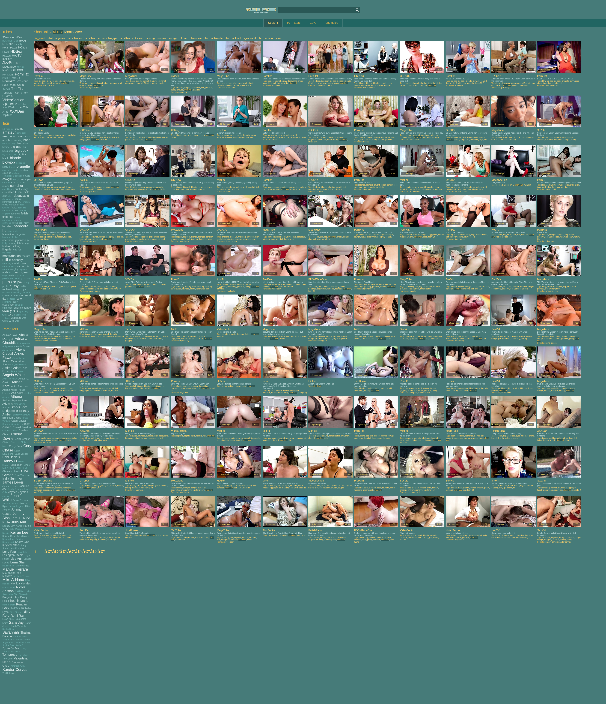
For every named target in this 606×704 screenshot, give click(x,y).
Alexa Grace (8, 350)
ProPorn (22, 81)
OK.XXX (17, 70)
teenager (173, 38)
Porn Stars (293, 22)
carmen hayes (552, 85)
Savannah (10, 632)
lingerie (7, 249)
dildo (4, 196)
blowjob (8, 162)
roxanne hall (277, 85)
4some (499, 137)
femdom (15, 213)
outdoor (12, 275)
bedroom (230, 83)
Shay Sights (8, 639)
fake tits (22, 208)
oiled (82, 85)
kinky (4, 243)
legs (27, 243)
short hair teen (75, 38)
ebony (18, 201)
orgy (4, 275)
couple (26, 175)
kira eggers (322, 341)
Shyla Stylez (8, 642)
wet (24, 317)
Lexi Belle (22, 552)
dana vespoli (140, 490)
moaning (6, 263)
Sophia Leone (23, 642)
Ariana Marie (9, 389)
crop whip (571, 287)
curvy (24, 189)
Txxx (16, 92)
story (553, 289)
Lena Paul (9, 551)
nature (5, 269)
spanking (6, 302)
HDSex (16, 51)
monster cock (9, 266)
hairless (416, 289)
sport (425, 237)
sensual (26, 292)
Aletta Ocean (23, 346)
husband (6, 237)
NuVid (6, 70)
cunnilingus (8, 189)
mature (26, 256)
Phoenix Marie (18, 600)
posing (336, 139)
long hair (17, 249)
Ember (27, 464)
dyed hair (520, 436)
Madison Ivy (8, 566)
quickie (344, 338)
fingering (7, 216)
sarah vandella (369, 88)
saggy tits (558, 490)
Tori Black (23, 655)
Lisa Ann (17, 558)
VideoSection (13, 100)
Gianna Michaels (11, 471)
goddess (431, 438)
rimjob (410, 137)
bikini (498, 185)
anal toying (409, 287)
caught (377, 185)
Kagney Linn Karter (12, 525)
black (5, 158)
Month (69, 32)
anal (5, 136)
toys (10, 314)
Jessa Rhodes (20, 500)
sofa (155, 139)
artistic (407, 535)
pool (551, 490)
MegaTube (9, 66)
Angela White (13, 375)
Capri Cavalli (19, 420)
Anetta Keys (17, 371)
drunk (278, 38)
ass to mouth (323, 287)
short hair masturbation (132, 38)
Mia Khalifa (8, 573)
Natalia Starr (8, 587)
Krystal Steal (11, 545)
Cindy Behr (15, 446)
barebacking (8, 143)
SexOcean (9, 85)
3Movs (6, 37)
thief (558, 289)
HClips (22, 47)
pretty (26, 282)
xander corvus (424, 393)
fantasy (6, 210)
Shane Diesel (20, 636)
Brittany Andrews (21, 415)
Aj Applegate (8, 346)
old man (184, 38)
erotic (5, 204)
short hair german (57, 38)
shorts (339, 237)
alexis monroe (461, 191)
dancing (494, 488)
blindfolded (555, 336)
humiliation (72, 135)
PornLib (15, 77)
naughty (14, 269)
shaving (150, 38)
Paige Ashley (10, 597)
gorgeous (312, 139)
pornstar (9, 282)
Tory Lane (7, 658)
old (10, 272)
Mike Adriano (13, 580)
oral (16, 272)
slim (310, 239)
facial (14, 207)
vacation (527, 185)
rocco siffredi (414, 191)
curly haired (328, 83)
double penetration (11, 200)
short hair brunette (213, 38)
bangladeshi (462, 388)
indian (15, 237)
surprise (208, 239)
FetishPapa (9, 47)
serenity (183, 92)
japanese (20, 240)
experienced (451, 338)
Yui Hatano (8, 673)
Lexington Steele (13, 555)
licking (17, 246)
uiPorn (24, 92)
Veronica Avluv (17, 666)
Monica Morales (21, 583)
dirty (10, 196)
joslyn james (506, 393)
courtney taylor (415, 492)
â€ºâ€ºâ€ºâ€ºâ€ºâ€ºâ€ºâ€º (75, 551)
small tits (103, 139)
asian (12, 136)
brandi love (414, 139)
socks (161, 83)
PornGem (8, 74)
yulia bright (551, 189)
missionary (16, 260)
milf (5, 260)
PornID (6, 78)
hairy (26, 222)
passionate (7, 278)
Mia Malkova (11, 574)
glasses (228, 137)
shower (282, 338)
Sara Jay (16, 622)
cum (13, 182)
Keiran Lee (19, 532)
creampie (25, 179)
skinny (14, 295)
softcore (11, 299)
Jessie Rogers (16, 506)
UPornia (7, 96)
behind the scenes (275, 237)
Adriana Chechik (14, 341)
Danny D (9, 461)
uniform (246, 488)
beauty (5, 147)
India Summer (12, 478)
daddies (552, 438)
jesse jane (230, 88)
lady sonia (459, 540)
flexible (459, 83)
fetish (24, 213)
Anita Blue (17, 386)
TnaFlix (17, 89)
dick (26, 192)
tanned (290, 287)
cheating (15, 170)
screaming (16, 292)
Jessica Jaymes (10, 503)
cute (4, 192)
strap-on (19, 305)
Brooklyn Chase (11, 417)
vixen (290, 440)
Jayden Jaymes (18, 492)
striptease (7, 307)
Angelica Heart (9, 379)
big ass (16, 146)
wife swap (119, 336)
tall (281, 239)
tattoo (27, 307)
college (15, 173)
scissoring (196, 388)
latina (20, 243)
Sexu (20, 85)
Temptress (9, 654)
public (5, 286)
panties (20, 275)
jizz (29, 240)
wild (17, 320)
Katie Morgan (16, 529)
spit (472, 289)
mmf (523, 235)
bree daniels (48, 393)
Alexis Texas (18, 358)
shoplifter (72, 287)
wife (11, 320)
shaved (6, 295)
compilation (8, 176)
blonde (15, 158)
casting (5, 170)
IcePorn (7, 58)
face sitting (272, 284)
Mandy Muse (22, 565)
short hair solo (265, 38)
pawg (465, 390)
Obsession (24, 594)
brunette (23, 166)
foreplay (425, 537)
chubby (24, 170)
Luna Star (17, 562)
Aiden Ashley (23, 343)
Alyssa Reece (19, 365)
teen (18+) (10, 311)
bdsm (25, 143)
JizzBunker (11, 63)
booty (5, 166)
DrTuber (7, 43)
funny (17, 217)
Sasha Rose (8, 629)
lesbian (6, 246)
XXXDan (17, 111)
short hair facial (233, 38)
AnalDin (17, 37)
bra (554, 287)
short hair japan (110, 38)
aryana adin (94, 88)
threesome (196, 38)
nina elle (412, 291)
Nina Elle (13, 594)
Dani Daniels (11, 457)
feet (16, 210)
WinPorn (13, 107)
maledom (38, 490)
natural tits (23, 266)
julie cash (230, 542)
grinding (266, 239)
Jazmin (5, 496)
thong (286, 239)
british (12, 167)
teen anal (161, 38)
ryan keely (505, 88)
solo (19, 298)
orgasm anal (249, 38)
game (224, 386)
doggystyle (21, 195)
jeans (127, 139)
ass (20, 136)
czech (376, 388)
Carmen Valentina (11, 424)
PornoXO (8, 81)
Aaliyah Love (10, 335)
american (21, 133)
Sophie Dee (8, 645)
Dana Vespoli (21, 453)
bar (406, 388)
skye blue (459, 85)
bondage (20, 163)
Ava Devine (19, 404)
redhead (7, 289)
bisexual (330, 537)
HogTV (16, 55)
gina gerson (551, 343)
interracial (8, 240)
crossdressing (40, 237)
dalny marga (460, 341)
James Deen (12, 482)
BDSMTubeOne (10, 41)
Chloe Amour (22, 438)
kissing (12, 243)
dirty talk (484, 388)
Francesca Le (20, 468)
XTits (5, 111)
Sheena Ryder (22, 639)
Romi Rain (18, 615)
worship (434, 338)
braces (559, 287)
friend (138, 83)
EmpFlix (18, 44)
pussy (14, 286)
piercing (18, 278)
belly (544, 287)
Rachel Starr (8, 605)
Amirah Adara (11, 368)
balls (49, 235)
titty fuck (100, 189)
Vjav (4, 107)
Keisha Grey (8, 536)
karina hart (47, 442)
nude (5, 272)
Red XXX (15, 608)
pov (19, 282)
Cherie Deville (12, 436)
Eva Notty (7, 468)
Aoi (26, 386)
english (26, 202)
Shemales (331, 22)
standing (196, 90)
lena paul (413, 393)
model (15, 263)
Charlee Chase (9, 430)
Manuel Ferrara (15, 569)
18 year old (8, 129)
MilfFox (20, 67)
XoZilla (24, 107)
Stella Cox (20, 645)
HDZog (6, 55)
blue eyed (61, 535)
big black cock (195, 287)
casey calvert (552, 542)
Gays (313, 22)
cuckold (6, 182)
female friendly (414, 537)
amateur (9, 132)
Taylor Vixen (14, 651)
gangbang (7, 220)
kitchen (475, 189)
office (248, 85)
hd (4, 230)
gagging (128, 341)
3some (19, 128)
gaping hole (154, 237)
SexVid (6, 89)
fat (12, 210)
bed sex (316, 81)
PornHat (22, 74)
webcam (16, 317)
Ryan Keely (8, 618)
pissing (27, 278)
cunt (17, 189)
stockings (8, 304)
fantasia (275, 139)
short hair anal (92, 38)
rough (23, 289)
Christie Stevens (10, 442)
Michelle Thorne (22, 576)
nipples (23, 269)
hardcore (21, 226)
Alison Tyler (9, 361)
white (5, 320)
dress (198, 88)
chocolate (294, 390)
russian (6, 292)
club (294, 237)
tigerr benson (48, 85)
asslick (133, 284)
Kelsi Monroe (23, 536)
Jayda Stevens (15, 489)
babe (26, 140)
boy (504, 235)
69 (131, 237)
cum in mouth (341, 537)
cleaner (236, 85)
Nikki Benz (20, 591)
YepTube (7, 115)
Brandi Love (19, 407)
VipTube (8, 104)
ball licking (63, 336)
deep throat (15, 192)
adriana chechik (50, 341)
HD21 (5, 51)
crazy (16, 179)
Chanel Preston (22, 427)
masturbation (11, 256)
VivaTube (20, 104)
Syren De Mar (11, 648)
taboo (567, 187)
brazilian (326, 488)
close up (6, 172)
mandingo (286, 488)
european (14, 204)
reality (23, 286)
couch (383, 185)
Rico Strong (15, 612)
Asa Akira (17, 392)
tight (21, 311)
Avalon (5, 407)
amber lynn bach (325, 85)
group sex (17, 222)
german (17, 220)
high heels (13, 231)
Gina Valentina (22, 475)
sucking (18, 307)
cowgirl (7, 179)
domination (7, 199)
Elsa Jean (16, 464)
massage (7, 253)
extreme (330, 289)
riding (16, 289)
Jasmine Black (10, 486)
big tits (22, 154)
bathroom (317, 137)
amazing (546, 488)
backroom (43, 287)
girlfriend (6, 223)
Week (79, 32)
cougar (18, 176)
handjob (7, 226)
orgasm (24, 272)
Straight (273, 22)
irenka (366, 142)
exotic (192, 289)
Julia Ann (18, 522)
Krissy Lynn (22, 541)
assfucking (16, 140)
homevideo (8, 234)
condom (408, 135)
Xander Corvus (14, 669)
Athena (16, 397)
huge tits (20, 234)
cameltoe (469, 436)
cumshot (16, 185)
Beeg (22, 40)
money (367, 390)
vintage (6, 318)
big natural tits (9, 154)
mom (23, 263)
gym (156, 485)
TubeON (7, 92)
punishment (427, 440)
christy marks (94, 291)
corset (242, 85)
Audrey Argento (11, 400)
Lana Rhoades (16, 548)
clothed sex (479, 436)
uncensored (20, 315)
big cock (21, 151)
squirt (15, 301)
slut (21, 295)
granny (186, 135)
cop (325, 237)
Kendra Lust (8, 539)
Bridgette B (10, 410)
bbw (18, 143)
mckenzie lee (552, 291)
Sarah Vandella (18, 626)
